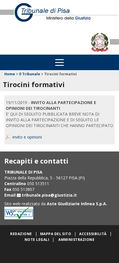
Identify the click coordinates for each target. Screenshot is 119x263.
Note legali (37, 239)
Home (9, 74)
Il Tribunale (29, 74)
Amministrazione (76, 239)
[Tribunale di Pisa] (59, 15)
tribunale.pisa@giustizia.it (49, 195)
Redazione (21, 233)
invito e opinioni (27, 137)
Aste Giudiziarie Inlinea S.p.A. (77, 203)
